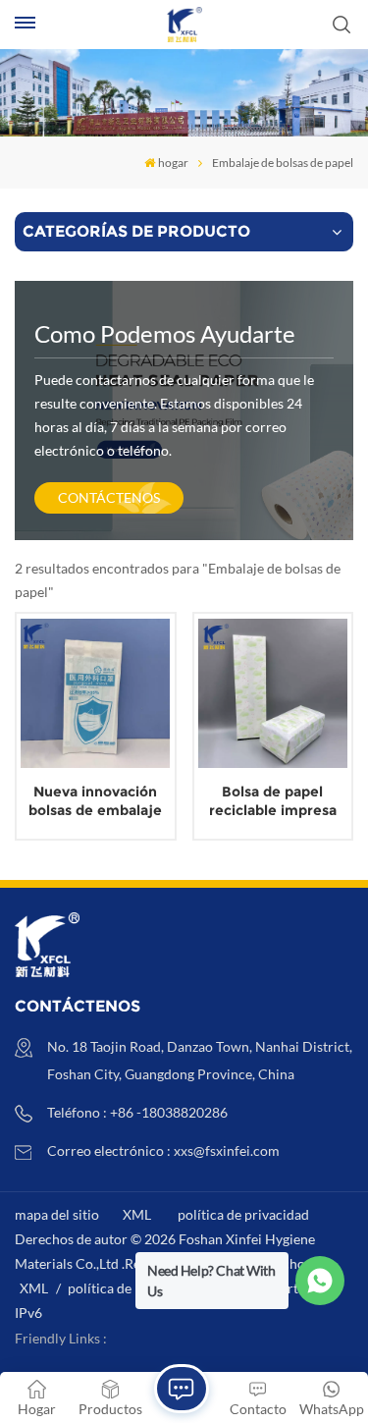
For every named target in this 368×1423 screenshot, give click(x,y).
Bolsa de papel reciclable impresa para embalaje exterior (273, 801)
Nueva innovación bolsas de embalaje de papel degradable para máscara (96, 801)
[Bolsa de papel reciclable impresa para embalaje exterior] (272, 693)
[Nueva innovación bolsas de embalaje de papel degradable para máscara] (95, 693)
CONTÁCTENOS (109, 497)
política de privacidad (243, 1214)
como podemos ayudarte (164, 333)
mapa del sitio (57, 1214)
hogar (173, 162)
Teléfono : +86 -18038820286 (137, 1112)
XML (137, 1214)
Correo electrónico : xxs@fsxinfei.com (163, 1150)
